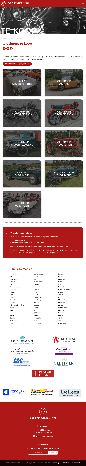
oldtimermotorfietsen (22, 113)
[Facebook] (11, 48)
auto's (80, 57)
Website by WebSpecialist (71, 463)
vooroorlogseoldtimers (64, 174)
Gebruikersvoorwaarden (14, 463)
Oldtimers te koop (15, 38)
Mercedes (13, 274)
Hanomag (62, 323)
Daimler (61, 310)
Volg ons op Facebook (44, 436)
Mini (35, 292)
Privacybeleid (30, 463)
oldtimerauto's (64, 83)
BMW (60, 282)
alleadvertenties (22, 83)
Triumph (37, 279)
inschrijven (53, 453)
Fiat (11, 284)
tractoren (40, 59)
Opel (11, 295)
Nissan (12, 307)
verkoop (64, 57)
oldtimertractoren (64, 143)
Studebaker (62, 307)
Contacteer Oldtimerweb (43, 432)
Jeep (35, 310)
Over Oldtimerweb (43, 430)
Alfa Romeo (38, 282)
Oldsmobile (38, 313)
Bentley (12, 318)
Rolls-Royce (14, 300)
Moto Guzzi (38, 323)
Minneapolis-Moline (17, 305)
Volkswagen (38, 274)
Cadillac (13, 289)
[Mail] (4, 48)
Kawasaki (13, 320)
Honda (60, 292)
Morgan (61, 305)
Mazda (12, 310)
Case (60, 320)
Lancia (36, 289)
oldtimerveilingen (22, 204)
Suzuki (12, 315)
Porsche (37, 276)
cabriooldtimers (22, 174)
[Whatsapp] (7, 48)
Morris (60, 315)
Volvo (60, 284)
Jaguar (60, 274)
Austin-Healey (15, 287)
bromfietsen (18, 59)
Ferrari (36, 284)
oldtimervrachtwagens (22, 143)
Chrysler (13, 302)
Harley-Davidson (64, 289)
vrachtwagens (28, 59)
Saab (36, 315)
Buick (36, 295)
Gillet (60, 318)
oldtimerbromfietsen (64, 113)
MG (11, 276)
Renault (61, 287)
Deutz (12, 297)
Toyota (60, 295)
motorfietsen (8, 59)
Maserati (61, 302)
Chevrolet (61, 279)
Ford (60, 276)
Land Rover (38, 297)
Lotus (12, 323)
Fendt (36, 307)
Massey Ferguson (64, 300)
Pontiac (61, 313)
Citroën (12, 282)
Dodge (36, 305)
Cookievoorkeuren (44, 463)
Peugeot (13, 292)
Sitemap (56, 463)
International (38, 287)
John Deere (14, 279)
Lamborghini (38, 300)
